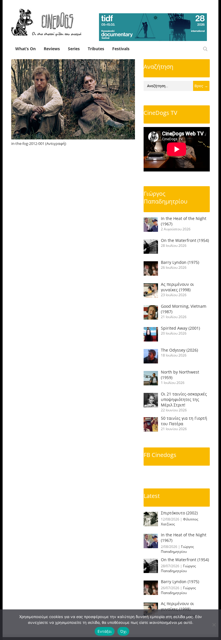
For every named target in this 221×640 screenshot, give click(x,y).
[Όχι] (214, 625)
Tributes (96, 48)
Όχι (123, 631)
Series (74, 48)
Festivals (120, 48)
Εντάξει (105, 631)
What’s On (25, 48)
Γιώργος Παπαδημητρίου (165, 197)
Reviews (52, 48)
